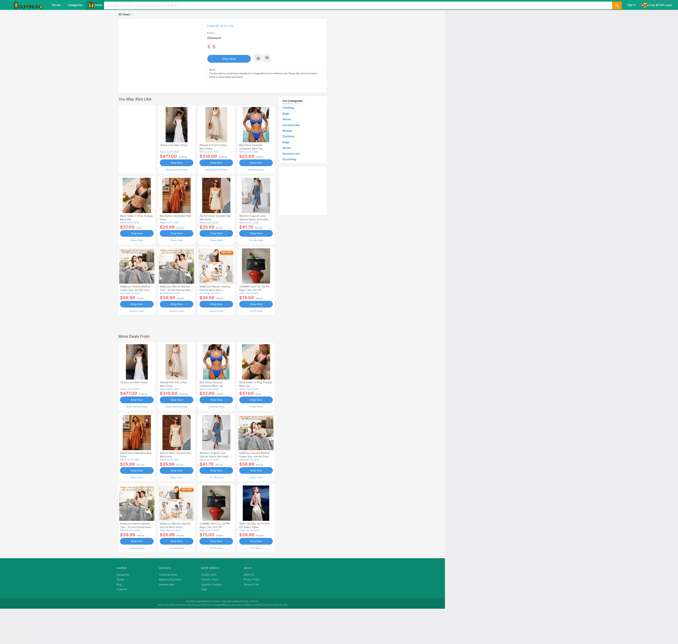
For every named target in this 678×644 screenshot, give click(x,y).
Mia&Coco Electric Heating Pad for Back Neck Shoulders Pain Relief (215, 290)
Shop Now (229, 59)
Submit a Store (209, 579)
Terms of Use (251, 584)
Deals (98, 5)
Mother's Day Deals (170, 579)
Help (204, 589)
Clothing (288, 107)
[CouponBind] (30, 5)
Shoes (286, 119)
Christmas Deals (168, 574)
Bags (285, 113)
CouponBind (221, 604)
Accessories (291, 125)
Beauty (287, 130)
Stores (56, 5)
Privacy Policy (252, 579)
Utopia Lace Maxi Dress (173, 145)
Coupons (122, 589)
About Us (249, 574)
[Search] (617, 5)
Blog (119, 584)
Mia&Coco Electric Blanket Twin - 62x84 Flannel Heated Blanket (176, 290)
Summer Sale (166, 584)
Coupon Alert (208, 574)
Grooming (289, 159)
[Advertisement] (137, 139)
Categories (75, 5)
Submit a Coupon (211, 584)
